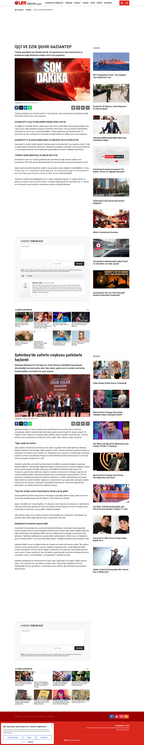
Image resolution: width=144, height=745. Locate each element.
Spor (92, 3)
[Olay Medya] (28, 3)
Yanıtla (36, 295)
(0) (46, 295)
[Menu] (127, 3)
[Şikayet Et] (81, 295)
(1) (41, 295)
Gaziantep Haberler (54, 3)
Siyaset (77, 3)
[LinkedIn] (25, 108)
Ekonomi (108, 3)
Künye (25, 716)
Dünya (99, 3)
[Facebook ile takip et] (111, 716)
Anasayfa (20, 10)
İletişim (32, 716)
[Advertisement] (72, 27)
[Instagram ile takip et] (121, 716)
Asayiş (85, 3)
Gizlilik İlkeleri (40, 716)
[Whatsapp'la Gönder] (30, 108)
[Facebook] (17, 108)
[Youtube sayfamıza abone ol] (116, 716)
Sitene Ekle (50, 716)
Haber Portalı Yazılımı (73, 740)
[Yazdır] (73, 108)
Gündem (68, 3)
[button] (78, 108)
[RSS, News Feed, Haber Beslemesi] (126, 716)
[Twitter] (21, 108)
